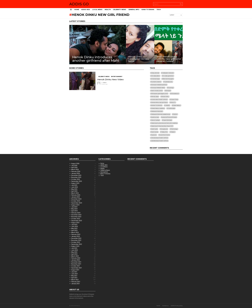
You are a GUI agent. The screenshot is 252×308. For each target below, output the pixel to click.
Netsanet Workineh (157, 111)
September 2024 (83, 203)
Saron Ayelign (156, 120)
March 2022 (83, 256)
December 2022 (83, 238)
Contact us (165, 305)
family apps (155, 96)
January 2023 (83, 236)
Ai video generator (168, 76)
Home (76, 9)
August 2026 (83, 163)
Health (108, 9)
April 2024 (83, 211)
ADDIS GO (79, 4)
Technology (174, 129)
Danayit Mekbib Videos (158, 87)
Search (181, 4)
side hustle (155, 129)
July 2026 (83, 165)
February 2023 (83, 234)
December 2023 (83, 215)
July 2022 (83, 248)
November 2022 (83, 240)
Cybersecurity (168, 81)
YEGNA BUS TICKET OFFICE (160, 138)
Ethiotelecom (175, 93)
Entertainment (116, 76)
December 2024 (83, 199)
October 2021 (83, 266)
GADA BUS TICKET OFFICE (159, 99)
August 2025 (83, 183)
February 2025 (83, 195)
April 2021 (83, 277)
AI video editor (156, 76)
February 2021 (83, 281)
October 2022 (83, 242)
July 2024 (83, 207)
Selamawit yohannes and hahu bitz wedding (164, 123)
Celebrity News (119, 9)
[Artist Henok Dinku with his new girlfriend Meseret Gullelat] (168, 44)
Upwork (154, 135)
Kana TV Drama (148, 9)
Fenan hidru (165, 96)
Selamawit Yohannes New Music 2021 (162, 126)
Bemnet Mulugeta (168, 79)
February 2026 (83, 171)
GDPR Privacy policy (177, 305)
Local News (97, 9)
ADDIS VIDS (85, 9)
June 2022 (83, 250)
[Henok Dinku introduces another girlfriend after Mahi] (97, 44)
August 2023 (83, 222)
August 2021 (83, 270)
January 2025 (83, 197)
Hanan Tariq (174, 99)
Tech (159, 9)
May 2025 (83, 189)
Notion (175, 114)
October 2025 (83, 179)
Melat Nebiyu (177, 105)
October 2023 (83, 218)
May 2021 (83, 276)
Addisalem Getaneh (168, 73)
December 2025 (83, 175)
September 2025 (83, 181)
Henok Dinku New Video (110, 79)
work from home (165, 135)
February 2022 (83, 258)
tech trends (155, 132)
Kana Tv (173, 102)
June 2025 (83, 187)
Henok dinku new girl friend (159, 102)
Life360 (167, 105)
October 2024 (83, 201)
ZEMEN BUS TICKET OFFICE (160, 141)
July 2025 (83, 185)
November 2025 (83, 177)
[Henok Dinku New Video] (82, 81)
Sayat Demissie (167, 120)
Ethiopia (168, 90)
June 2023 (83, 226)
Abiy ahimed (155, 73)
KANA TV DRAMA (157, 105)
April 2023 (83, 230)
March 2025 (83, 193)
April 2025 (83, 191)
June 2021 (83, 274)
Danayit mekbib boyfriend (159, 84)
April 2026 (83, 167)
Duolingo (171, 87)
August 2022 (83, 246)
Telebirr (173, 132)
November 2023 (83, 216)
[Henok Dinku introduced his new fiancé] (140, 44)
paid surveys (155, 117)
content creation (156, 81)
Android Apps (156, 79)
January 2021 (83, 283)
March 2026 (83, 169)
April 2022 (83, 254)
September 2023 (83, 220)
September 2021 (83, 268)
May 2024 (83, 209)
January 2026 (83, 173)
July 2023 (83, 224)
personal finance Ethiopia (169, 117)
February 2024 (83, 213)
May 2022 (83, 252)
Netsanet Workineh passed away (161, 114)
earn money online (157, 90)
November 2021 (83, 264)
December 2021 (83, 262)
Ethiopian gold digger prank (160, 93)
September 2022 (83, 244)
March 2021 (83, 279)
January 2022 (83, 260)
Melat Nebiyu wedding (158, 108)
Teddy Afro (165, 132)
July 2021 (83, 272)
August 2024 (83, 205)
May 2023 (83, 228)
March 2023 (83, 232)
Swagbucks (164, 129)
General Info (133, 9)
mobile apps (171, 108)
